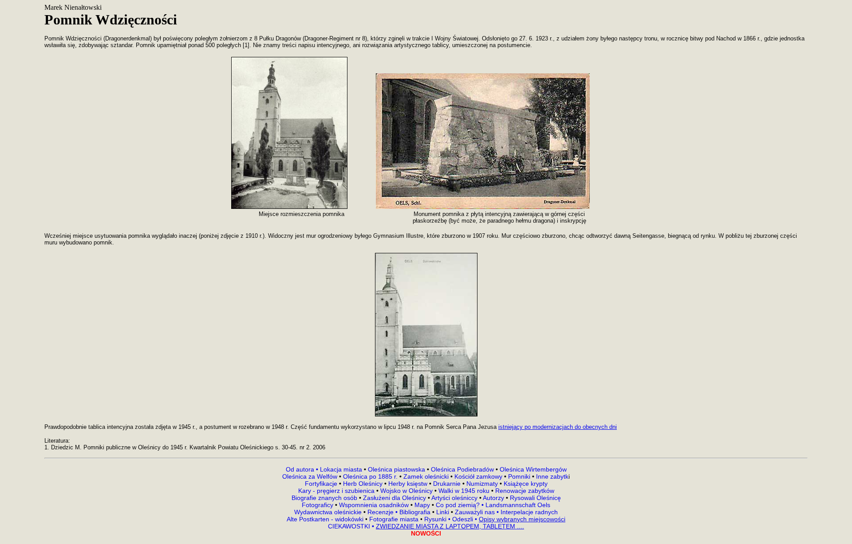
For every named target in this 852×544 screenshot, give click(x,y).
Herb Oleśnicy (362, 483)
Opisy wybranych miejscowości (522, 519)
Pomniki (519, 476)
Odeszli (462, 519)
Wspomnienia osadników (374, 504)
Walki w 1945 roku (464, 490)
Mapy (422, 504)
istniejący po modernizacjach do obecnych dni (557, 427)
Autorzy (493, 497)
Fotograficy (318, 504)
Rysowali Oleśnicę (534, 497)
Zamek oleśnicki (426, 476)
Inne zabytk (551, 476)
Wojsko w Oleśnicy (407, 490)
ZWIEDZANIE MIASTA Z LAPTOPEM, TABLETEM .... (450, 526)
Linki (442, 512)
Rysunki (435, 519)
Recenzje (382, 512)
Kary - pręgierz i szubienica (337, 490)
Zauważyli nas (476, 512)
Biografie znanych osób (325, 497)
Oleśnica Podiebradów (462, 469)
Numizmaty (482, 483)
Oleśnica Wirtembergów (533, 469)
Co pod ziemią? (458, 504)
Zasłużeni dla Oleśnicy (394, 497)
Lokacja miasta (341, 469)
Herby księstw (407, 483)
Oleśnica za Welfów (309, 476)
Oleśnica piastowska (396, 469)
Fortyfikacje (322, 483)
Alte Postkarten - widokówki (326, 519)
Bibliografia (414, 512)
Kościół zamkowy (478, 476)
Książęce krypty (526, 483)
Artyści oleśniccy (455, 497)
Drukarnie (447, 483)
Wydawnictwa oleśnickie (328, 512)
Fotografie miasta (393, 519)
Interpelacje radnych (529, 512)
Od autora (303, 469)
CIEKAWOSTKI (350, 526)
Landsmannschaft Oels (517, 504)
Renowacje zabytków (523, 490)
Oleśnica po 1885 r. (370, 476)
